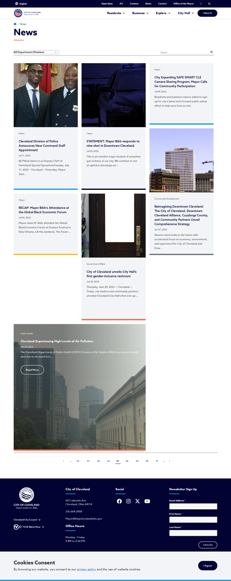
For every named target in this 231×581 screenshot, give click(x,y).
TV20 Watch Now (31, 527)
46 (109, 460)
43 (78, 460)
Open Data (107, 3)
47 (117, 461)
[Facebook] (120, 501)
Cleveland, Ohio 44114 (79, 504)
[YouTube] (148, 501)
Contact (134, 3)
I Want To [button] (207, 13)
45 (99, 460)
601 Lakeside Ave (76, 500)
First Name (175, 514)
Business (138, 13)
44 (89, 460)
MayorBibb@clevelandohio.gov (84, 519)
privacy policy (86, 569)
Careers (162, 3)
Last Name (175, 527)
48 (127, 460)
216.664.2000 (74, 511)
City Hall (184, 13)
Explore (161, 13)
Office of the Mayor (183, 3)
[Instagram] (129, 501)
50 (148, 460)
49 (138, 460)
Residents (114, 13)
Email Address (177, 500)
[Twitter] (138, 501)
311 (121, 3)
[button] (209, 4)
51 (158, 460)
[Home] (27, 13)
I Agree (208, 565)
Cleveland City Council (25, 519)
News (148, 3)
